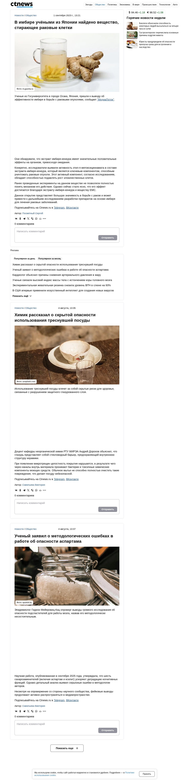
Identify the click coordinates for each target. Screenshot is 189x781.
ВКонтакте (72, 207)
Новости (19, 15)
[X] (28, 218)
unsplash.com (28, 381)
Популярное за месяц (49, 259)
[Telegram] (24, 218)
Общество (31, 15)
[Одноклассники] (20, 218)
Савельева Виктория (33, 485)
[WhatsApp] (36, 218)
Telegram (59, 207)
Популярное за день (24, 259)
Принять (147, 774)
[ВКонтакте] (16, 218)
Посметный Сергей (32, 213)
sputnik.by (27, 602)
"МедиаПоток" (105, 99)
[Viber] (32, 218)
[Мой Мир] (40, 218)
